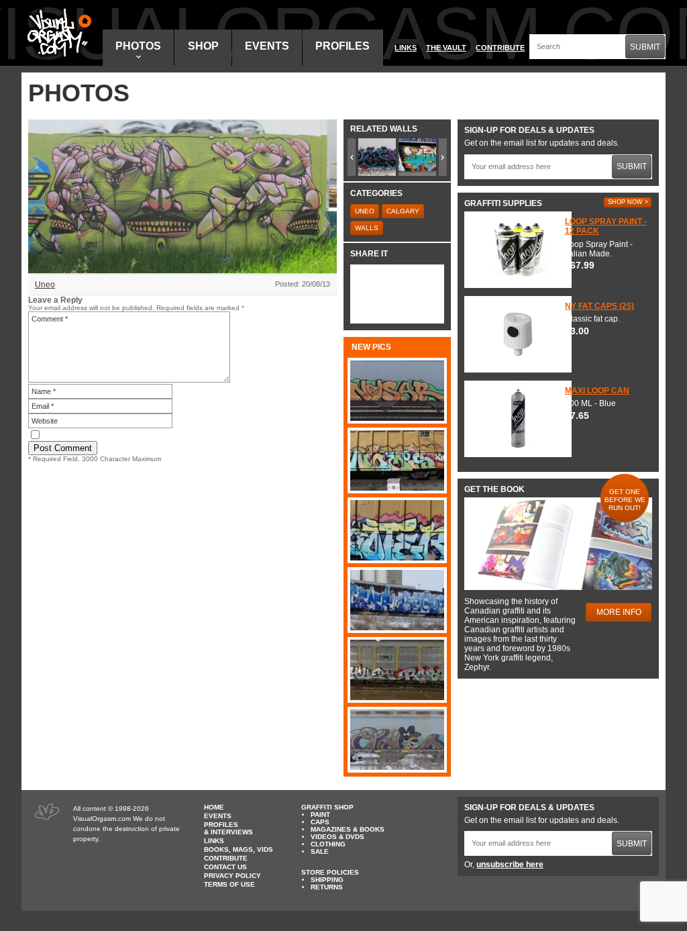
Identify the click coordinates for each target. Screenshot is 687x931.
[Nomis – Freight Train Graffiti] (397, 460)
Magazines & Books (347, 829)
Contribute (500, 48)
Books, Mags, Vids (238, 849)
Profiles (342, 46)
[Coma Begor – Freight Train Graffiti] (397, 600)
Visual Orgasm (57, 32)
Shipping (327, 879)
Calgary (402, 211)
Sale (320, 851)
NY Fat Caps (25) (599, 306)
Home (214, 807)
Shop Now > (628, 202)
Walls (366, 228)
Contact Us (225, 867)
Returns (327, 887)
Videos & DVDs (337, 836)
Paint (320, 814)
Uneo (45, 284)
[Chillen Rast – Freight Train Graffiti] (397, 670)
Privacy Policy (232, 875)
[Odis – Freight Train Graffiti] (397, 740)
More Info (618, 612)
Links (405, 48)
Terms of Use (229, 884)
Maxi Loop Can (597, 390)
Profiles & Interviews (228, 828)
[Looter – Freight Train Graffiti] (397, 530)
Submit (645, 47)
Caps (320, 822)
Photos (138, 46)
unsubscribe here (509, 864)
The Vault (446, 48)
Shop (203, 46)
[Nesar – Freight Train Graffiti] (397, 391)
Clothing (328, 844)
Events (267, 46)
